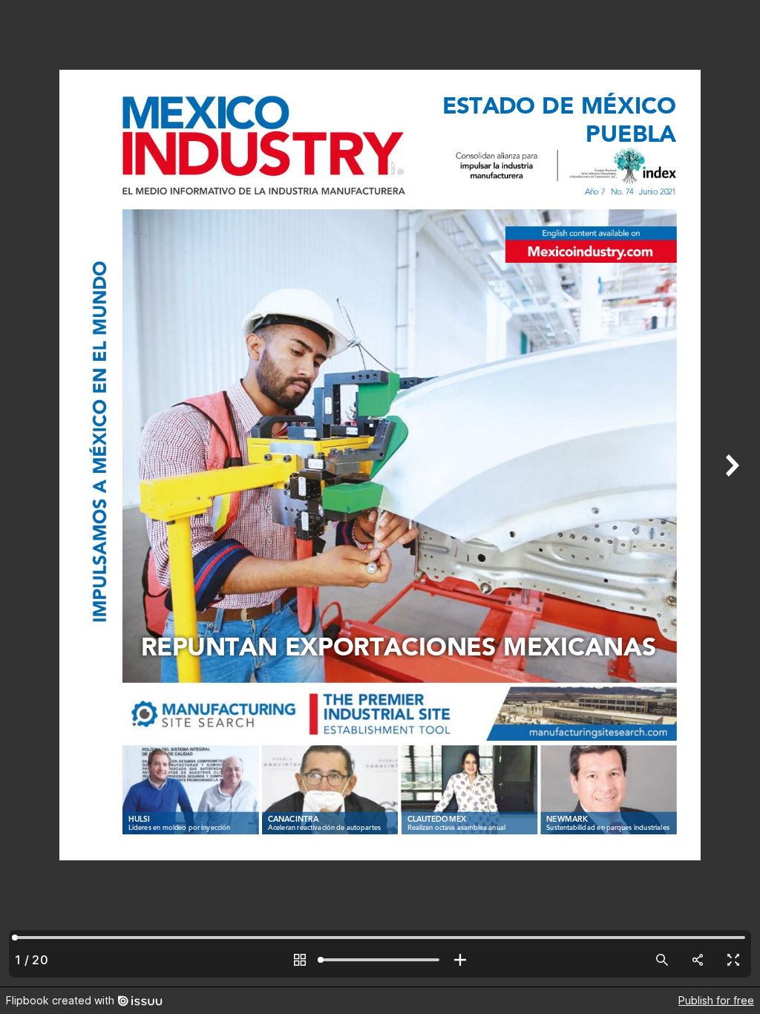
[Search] (662, 960)
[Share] (697, 960)
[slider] (380, 959)
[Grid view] (300, 960)
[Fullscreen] (733, 960)
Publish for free (716, 1000)
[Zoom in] (460, 960)
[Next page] (730, 493)
